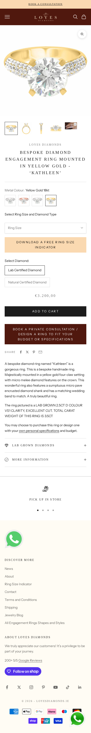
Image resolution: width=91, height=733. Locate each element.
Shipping (11, 607)
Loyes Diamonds (45, 144)
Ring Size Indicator (18, 584)
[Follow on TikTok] (67, 687)
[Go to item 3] (41, 128)
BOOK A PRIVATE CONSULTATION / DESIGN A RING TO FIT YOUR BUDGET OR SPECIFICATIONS (45, 334)
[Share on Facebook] (21, 352)
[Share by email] (40, 352)
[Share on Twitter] (27, 352)
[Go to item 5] (70, 126)
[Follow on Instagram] (31, 687)
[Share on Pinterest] (34, 352)
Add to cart (45, 311)
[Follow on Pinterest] (43, 687)
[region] (45, 494)
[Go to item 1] (11, 128)
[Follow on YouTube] (55, 687)
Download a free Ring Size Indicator (45, 244)
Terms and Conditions (21, 600)
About (9, 576)
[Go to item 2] (26, 128)
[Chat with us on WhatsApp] (77, 719)
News (9, 569)
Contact (10, 592)
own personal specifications (39, 431)
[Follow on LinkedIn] (79, 687)
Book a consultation (45, 4)
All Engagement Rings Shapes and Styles (35, 623)
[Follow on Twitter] (19, 687)
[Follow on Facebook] (7, 687)
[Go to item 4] (56, 128)
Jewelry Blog (14, 615)
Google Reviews (30, 660)
